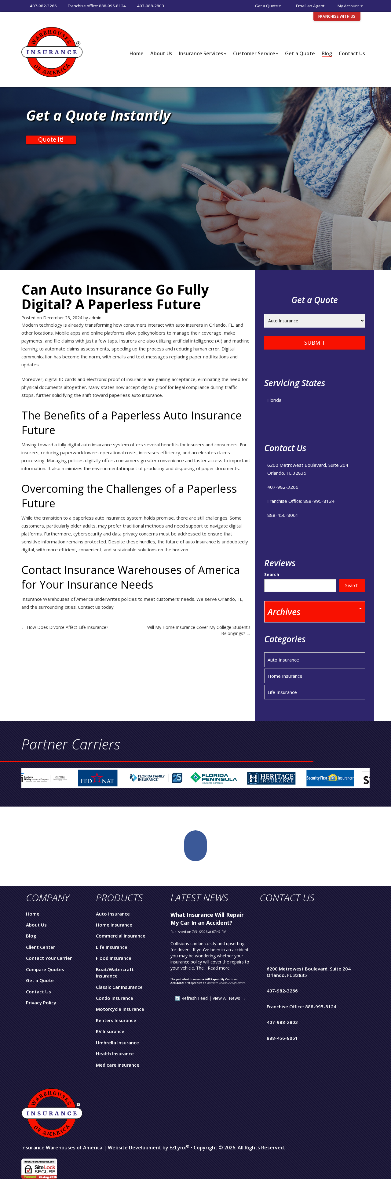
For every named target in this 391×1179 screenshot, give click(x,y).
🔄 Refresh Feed (191, 998)
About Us (161, 53)
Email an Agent (310, 6)
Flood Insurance (113, 958)
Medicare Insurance (117, 1065)
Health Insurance (115, 1053)
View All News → (229, 998)
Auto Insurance (283, 660)
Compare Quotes (45, 969)
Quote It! (51, 139)
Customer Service (254, 53)
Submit (314, 342)
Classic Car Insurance (119, 987)
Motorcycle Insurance (120, 1009)
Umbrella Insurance (117, 1042)
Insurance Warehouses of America (61, 1147)
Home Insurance (285, 676)
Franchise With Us (337, 16)
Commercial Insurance (120, 936)
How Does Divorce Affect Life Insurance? (64, 627)
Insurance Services (201, 53)
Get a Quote (266, 6)
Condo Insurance (114, 998)
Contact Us (352, 53)
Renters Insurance (116, 1020)
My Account (349, 6)
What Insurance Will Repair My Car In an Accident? (207, 918)
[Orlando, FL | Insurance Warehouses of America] (51, 51)
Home (137, 53)
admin (95, 318)
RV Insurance (110, 1031)
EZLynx (178, 1147)
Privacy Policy (41, 1002)
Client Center (40, 947)
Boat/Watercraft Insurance (115, 972)
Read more (219, 968)
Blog (327, 53)
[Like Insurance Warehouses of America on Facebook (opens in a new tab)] (195, 845)
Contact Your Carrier (49, 958)
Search (271, 574)
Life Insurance (282, 692)
